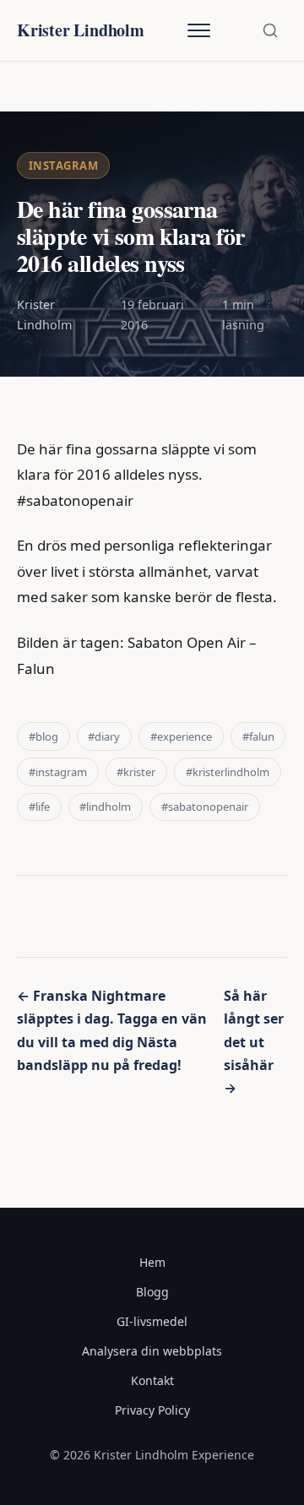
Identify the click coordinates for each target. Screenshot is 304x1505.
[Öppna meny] (198, 30)
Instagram (64, 165)
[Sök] (270, 30)
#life (39, 806)
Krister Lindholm (80, 30)
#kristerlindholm (227, 772)
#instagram (58, 772)
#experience (181, 736)
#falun (258, 736)
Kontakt (152, 1380)
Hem (152, 1262)
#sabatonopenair (204, 806)
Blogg (152, 1292)
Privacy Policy (152, 1410)
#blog (43, 736)
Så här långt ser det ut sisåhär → (254, 1041)
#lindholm (105, 806)
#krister (136, 772)
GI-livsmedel (152, 1321)
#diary (104, 736)
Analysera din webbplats (152, 1351)
